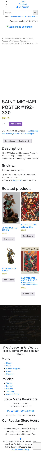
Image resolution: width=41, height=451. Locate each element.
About (9, 371)
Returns (9, 389)
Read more (28, 236)
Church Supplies (13, 368)
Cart (23, 1)
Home (4, 39)
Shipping (10, 391)
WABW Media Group (20, 449)
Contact (9, 374)
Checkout (23, 4)
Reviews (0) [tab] (24, 141)
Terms (9, 383)
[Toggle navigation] (8, 32)
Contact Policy (12, 394)
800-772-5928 (31, 16)
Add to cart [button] (9, 239)
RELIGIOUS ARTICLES (16, 39)
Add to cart (16, 124)
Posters (16, 133)
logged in (17, 180)
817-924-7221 (17, 16)
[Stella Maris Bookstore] (20, 26)
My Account (23, 7)
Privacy (9, 386)
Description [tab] (10, 141)
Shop (8, 366)
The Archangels (27, 133)
